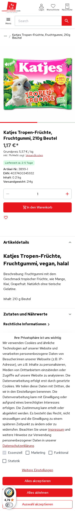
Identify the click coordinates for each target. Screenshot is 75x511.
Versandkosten (34, 155)
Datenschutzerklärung (18, 446)
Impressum (56, 429)
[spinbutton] (37, 194)
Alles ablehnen (37, 492)
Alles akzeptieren (38, 481)
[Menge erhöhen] (67, 194)
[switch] (9, 505)
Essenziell (15, 452)
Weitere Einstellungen (37, 470)
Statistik (14, 461)
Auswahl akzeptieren (37, 504)
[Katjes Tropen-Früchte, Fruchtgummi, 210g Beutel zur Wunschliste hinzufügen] (5, 217)
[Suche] (67, 21)
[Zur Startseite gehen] (11, 7)
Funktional (61, 452)
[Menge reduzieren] (8, 194)
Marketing (38, 452)
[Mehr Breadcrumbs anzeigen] (5, 36)
